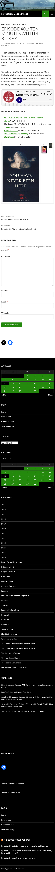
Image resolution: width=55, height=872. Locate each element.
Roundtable (6, 624)
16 (35, 383)
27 (12, 391)
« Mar (4, 395)
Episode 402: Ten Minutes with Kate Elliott (18, 227)
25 (50, 387)
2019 (3, 524)
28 (20, 391)
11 (50, 379)
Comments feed (7, 421)
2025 (3, 552)
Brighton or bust (8, 572)
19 (5, 387)
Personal (5, 615)
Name (4, 290)
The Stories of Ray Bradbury (16, 133)
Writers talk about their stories (14, 667)
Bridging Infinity (8, 567)
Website (5, 313)
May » (50, 395)
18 (50, 383)
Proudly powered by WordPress (12, 869)
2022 (3, 538)
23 (35, 387)
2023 (3, 543)
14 (20, 383)
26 (5, 391)
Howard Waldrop (23, 692)
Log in (3, 412)
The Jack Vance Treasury (11, 653)
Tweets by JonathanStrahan (12, 783)
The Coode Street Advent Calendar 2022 (18, 643)
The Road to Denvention (11, 663)
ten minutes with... (19, 24)
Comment (6, 256)
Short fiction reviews (9, 634)
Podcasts (5, 24)
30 (35, 391)
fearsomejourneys (8, 586)
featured (4, 591)
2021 (3, 533)
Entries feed (6, 417)
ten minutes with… (9, 639)
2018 (3, 519)
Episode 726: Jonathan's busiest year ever (18, 858)
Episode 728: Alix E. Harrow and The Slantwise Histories (24, 846)
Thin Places (9, 136)
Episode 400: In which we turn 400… (16, 218)
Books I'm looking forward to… (14, 562)
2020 (3, 528)
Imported (5, 600)
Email (4, 301)
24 (42, 387)
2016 (3, 509)
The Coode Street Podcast (17, 840)
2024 (3, 548)
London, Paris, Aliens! (10, 610)
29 (27, 391)
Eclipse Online (7, 581)
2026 (3, 557)
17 (42, 383)
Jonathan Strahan (26, 44)
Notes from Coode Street (14, 13)
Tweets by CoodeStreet (10, 792)
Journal (4, 605)
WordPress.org (7, 426)
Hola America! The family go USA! (15, 596)
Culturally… (6, 576)
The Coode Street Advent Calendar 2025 (18, 648)
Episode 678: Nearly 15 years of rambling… (30, 711)
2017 (3, 514)
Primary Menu (52, 14)
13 (12, 383)
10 (42, 379)
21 (20, 387)
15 (27, 383)
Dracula (7, 127)
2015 (3, 504)
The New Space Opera (10, 658)
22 (27, 387)
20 (12, 387)
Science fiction (7, 629)
